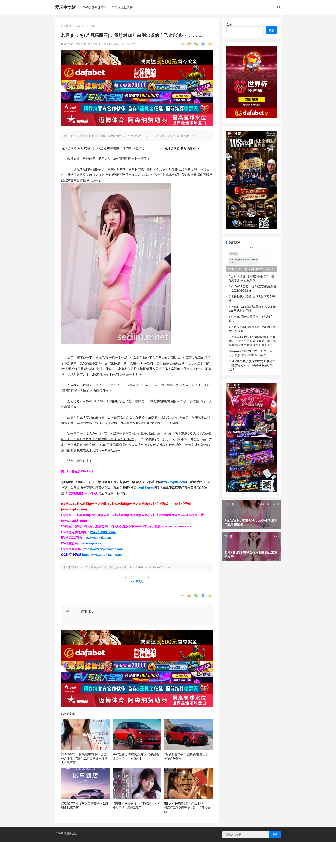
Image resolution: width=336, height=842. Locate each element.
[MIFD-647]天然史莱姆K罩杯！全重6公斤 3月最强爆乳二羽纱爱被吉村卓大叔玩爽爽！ (84, 758)
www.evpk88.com (103, 532)
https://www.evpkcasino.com (103, 549)
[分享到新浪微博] (189, 44)
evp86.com (145, 487)
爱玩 (71, 44)
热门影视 (90, 25)
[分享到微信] (196, 44)
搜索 (229, 24)
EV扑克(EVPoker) (80, 471)
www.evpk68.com (98, 537)
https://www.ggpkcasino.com (103, 554)
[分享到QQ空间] (210, 44)
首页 (78, 25)
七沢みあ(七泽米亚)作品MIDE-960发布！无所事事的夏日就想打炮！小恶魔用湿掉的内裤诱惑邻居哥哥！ (252, 341)
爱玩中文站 (65, 7)
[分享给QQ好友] (203, 44)
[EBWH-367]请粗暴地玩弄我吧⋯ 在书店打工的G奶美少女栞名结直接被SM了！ (187, 807)
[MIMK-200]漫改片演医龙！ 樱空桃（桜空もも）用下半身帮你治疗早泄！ (252, 365)
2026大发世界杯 (122, 7)
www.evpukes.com (94, 543)
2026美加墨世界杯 (94, 7)
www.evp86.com (174, 482)
